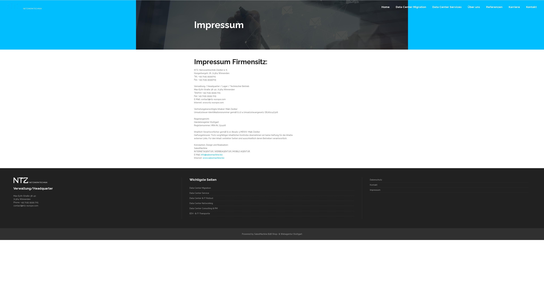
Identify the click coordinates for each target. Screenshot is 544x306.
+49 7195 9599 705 (29, 202)
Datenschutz (376, 180)
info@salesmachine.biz (212, 155)
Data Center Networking (201, 203)
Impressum (375, 190)
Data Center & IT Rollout (201, 198)
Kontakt (373, 185)
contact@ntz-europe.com (25, 206)
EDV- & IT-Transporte (200, 213)
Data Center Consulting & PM (204, 208)
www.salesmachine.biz (213, 158)
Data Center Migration (200, 188)
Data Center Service (199, 193)
